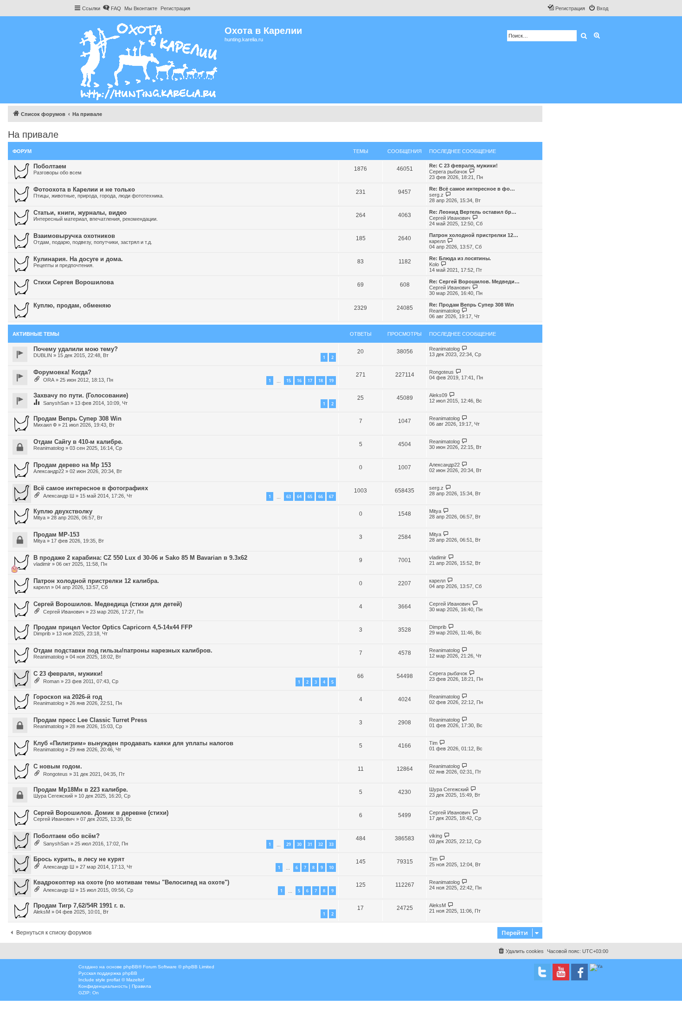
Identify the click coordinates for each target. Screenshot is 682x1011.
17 (310, 381)
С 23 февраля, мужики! (68, 673)
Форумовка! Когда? (62, 372)
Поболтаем (49, 166)
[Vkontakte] (542, 972)
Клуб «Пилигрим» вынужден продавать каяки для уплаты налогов (133, 743)
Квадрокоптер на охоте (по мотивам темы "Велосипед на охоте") (131, 882)
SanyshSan (56, 403)
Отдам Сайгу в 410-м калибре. (78, 441)
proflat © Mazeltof (125, 979)
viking (435, 835)
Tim (433, 743)
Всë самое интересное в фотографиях (90, 488)
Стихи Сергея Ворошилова (73, 282)
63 (288, 496)
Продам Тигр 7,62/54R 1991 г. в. (79, 905)
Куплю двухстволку (62, 511)
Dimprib (42, 633)
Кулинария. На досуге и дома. (78, 259)
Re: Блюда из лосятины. (460, 258)
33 (331, 844)
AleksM (41, 912)
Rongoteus (441, 372)
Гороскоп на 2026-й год (67, 696)
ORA (48, 380)
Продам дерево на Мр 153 (72, 464)
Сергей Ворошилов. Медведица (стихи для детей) (107, 604)
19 (331, 381)
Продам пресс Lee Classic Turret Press (90, 720)
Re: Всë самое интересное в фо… (472, 189)
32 (320, 844)
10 (331, 867)
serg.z (436, 195)
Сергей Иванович (449, 218)
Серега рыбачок (448, 171)
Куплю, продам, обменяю (72, 305)
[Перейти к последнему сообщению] (464, 349)
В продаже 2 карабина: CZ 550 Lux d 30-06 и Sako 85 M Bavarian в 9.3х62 (140, 557)
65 (310, 496)
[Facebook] (579, 972)
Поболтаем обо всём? (66, 835)
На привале (33, 134)
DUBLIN (42, 355)
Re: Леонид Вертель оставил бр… (472, 212)
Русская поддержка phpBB (107, 973)
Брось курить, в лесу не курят (78, 859)
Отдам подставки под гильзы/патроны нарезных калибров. (122, 650)
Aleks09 (438, 395)
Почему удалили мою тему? (75, 349)
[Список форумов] (149, 60)
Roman (51, 681)
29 (288, 844)
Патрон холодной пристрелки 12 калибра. (96, 580)
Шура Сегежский (53, 796)
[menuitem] (112, 8)
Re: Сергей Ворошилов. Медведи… (474, 281)
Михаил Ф (45, 425)
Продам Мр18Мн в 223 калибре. (80, 789)
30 (299, 844)
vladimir (42, 564)
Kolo (434, 264)
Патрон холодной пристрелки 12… (473, 235)
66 (320, 496)
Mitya (39, 517)
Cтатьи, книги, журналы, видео (80, 212)
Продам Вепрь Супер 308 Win (77, 418)
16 (299, 381)
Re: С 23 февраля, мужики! (463, 165)
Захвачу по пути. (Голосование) (80, 395)
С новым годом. (57, 766)
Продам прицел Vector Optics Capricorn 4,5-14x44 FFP (113, 627)
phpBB (130, 966)
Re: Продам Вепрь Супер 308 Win (471, 304)
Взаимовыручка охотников (74, 235)
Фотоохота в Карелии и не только (84, 189)
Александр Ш (58, 496)
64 (299, 496)
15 (288, 381)
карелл (437, 241)
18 (320, 381)
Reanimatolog (444, 311)
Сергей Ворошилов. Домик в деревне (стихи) (100, 812)
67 (331, 496)
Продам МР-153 (56, 534)
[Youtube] (561, 972)
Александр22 (48, 471)
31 (310, 844)
